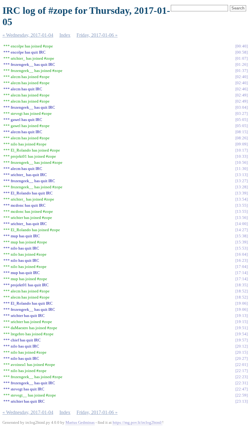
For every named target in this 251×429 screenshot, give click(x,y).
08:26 (241, 138)
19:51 (241, 328)
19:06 (241, 303)
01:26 (241, 64)
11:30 (241, 168)
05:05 (241, 119)
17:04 (241, 266)
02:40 (241, 76)
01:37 (241, 70)
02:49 (241, 95)
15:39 (241, 242)
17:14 (241, 272)
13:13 (241, 174)
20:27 (241, 358)
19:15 (241, 321)
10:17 (241, 150)
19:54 (241, 334)
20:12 (241, 346)
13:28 (241, 187)
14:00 (241, 223)
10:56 (241, 162)
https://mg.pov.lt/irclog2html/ (137, 422)
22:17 (241, 370)
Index (64, 35)
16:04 (241, 254)
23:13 (241, 401)
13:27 (241, 181)
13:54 (241, 199)
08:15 (241, 132)
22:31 (241, 383)
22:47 (241, 389)
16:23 (241, 260)
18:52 (241, 291)
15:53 (241, 248)
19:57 (241, 340)
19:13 (241, 315)
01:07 (241, 58)
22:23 (241, 376)
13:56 (241, 217)
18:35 (241, 285)
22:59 (241, 395)
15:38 (241, 236)
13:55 (241, 205)
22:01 (241, 364)
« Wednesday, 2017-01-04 (27, 35)
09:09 (241, 144)
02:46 (241, 89)
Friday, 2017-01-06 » (97, 35)
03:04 (241, 107)
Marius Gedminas (80, 422)
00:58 (241, 52)
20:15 (241, 352)
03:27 (241, 113)
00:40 (241, 46)
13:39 (241, 193)
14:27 (241, 230)
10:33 (241, 156)
